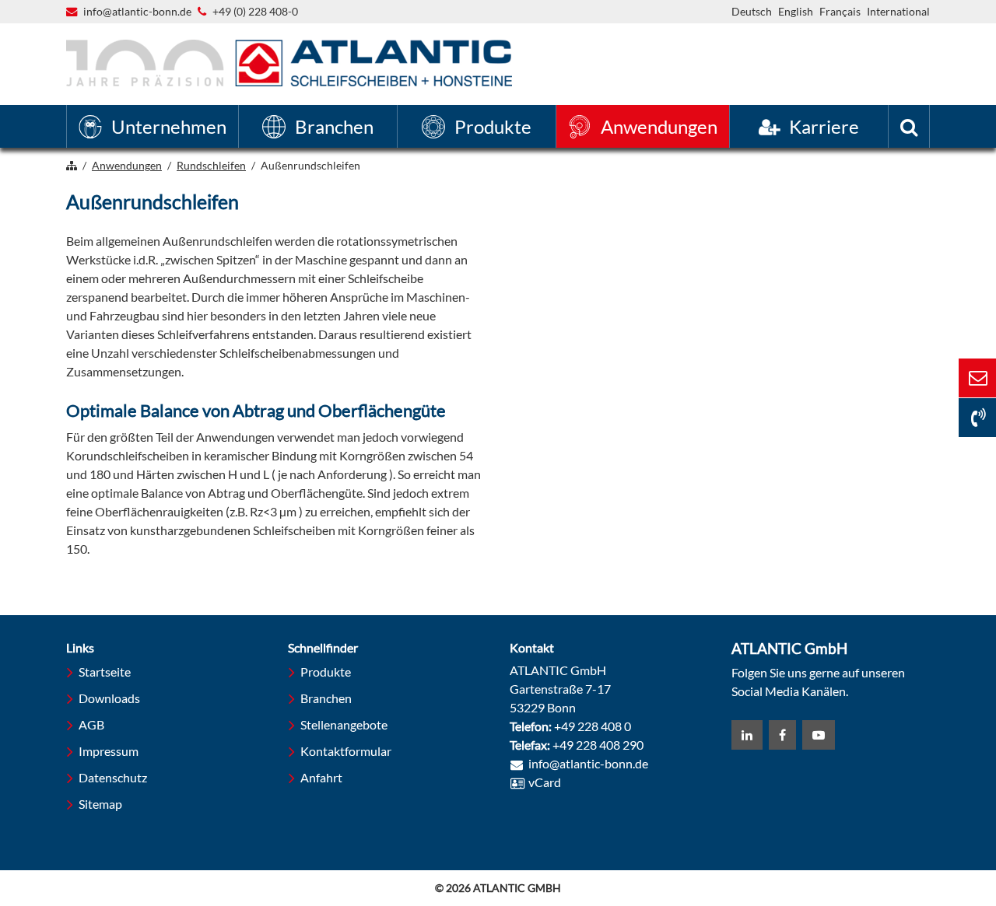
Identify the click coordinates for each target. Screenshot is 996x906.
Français (840, 11)
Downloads (109, 698)
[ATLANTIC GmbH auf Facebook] (782, 735)
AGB (91, 724)
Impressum (109, 750)
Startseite (105, 671)
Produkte (325, 671)
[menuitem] (152, 126)
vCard (544, 782)
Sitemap (100, 803)
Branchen (326, 698)
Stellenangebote (344, 724)
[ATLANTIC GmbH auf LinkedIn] (747, 735)
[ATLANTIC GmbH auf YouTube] (818, 735)
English (795, 11)
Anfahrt (321, 777)
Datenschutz (113, 777)
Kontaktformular (345, 750)
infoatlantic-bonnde (137, 12)
